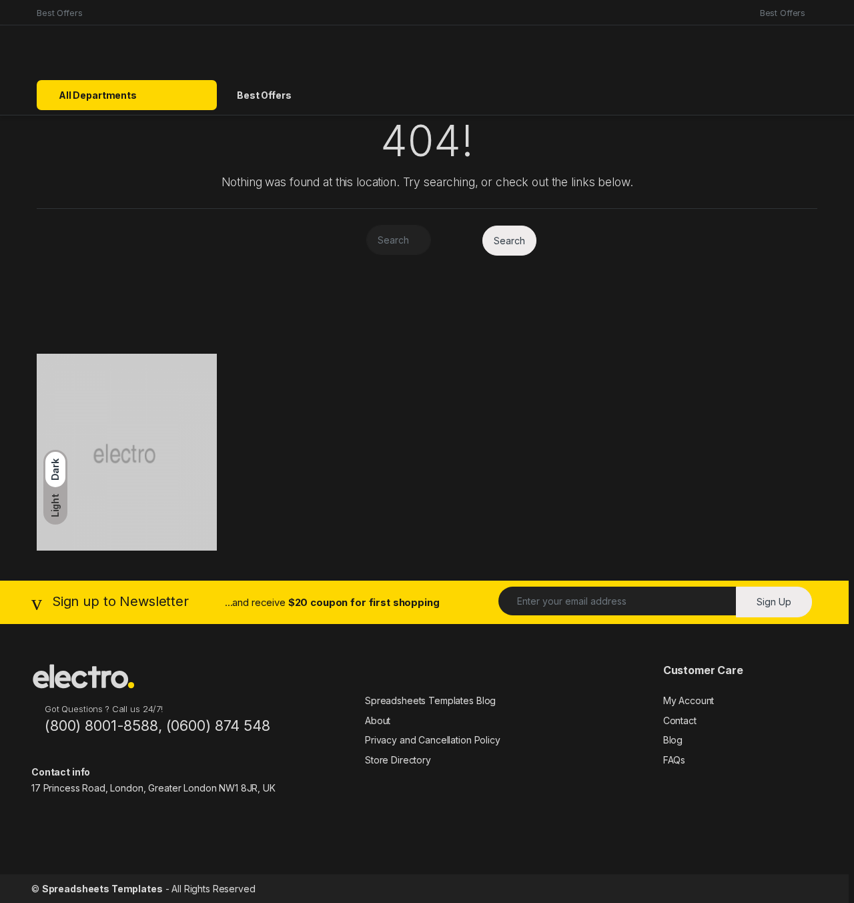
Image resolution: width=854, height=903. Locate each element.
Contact (680, 720)
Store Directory (398, 760)
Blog (673, 739)
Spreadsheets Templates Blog (430, 700)
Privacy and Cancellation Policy (432, 739)
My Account (689, 700)
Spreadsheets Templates (102, 888)
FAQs (674, 760)
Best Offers (59, 12)
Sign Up (774, 601)
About (377, 720)
